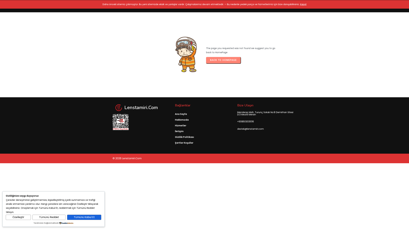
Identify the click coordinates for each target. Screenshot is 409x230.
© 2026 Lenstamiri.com (127, 158)
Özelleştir (18, 217)
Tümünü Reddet (49, 217)
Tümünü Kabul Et (84, 217)
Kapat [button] (303, 4)
